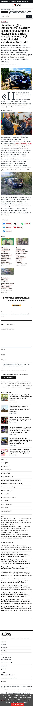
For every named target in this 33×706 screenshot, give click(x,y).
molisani (3, 532)
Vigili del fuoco (18, 538)
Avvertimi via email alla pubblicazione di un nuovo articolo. (14, 374)
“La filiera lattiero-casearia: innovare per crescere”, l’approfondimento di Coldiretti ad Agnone (19, 408)
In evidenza (4, 21)
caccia (16, 522)
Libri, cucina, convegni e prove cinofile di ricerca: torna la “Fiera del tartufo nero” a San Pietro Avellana (15, 561)
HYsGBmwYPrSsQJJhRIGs (9, 560)
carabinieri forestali (16, 314)
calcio (21, 522)
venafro (3, 538)
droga (8, 528)
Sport (2, 507)
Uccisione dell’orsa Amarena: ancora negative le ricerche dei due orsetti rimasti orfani (7, 283)
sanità (14, 534)
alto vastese (5, 520)
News (2, 494)
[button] (3, 5)
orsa (2, 316)
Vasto (29, 536)
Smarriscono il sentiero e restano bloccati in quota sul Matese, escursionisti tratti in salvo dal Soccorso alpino (16, 547)
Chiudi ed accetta (17, 704)
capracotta (4, 524)
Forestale (19, 528)
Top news (4, 511)
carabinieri (12, 524)
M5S (14, 530)
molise (16, 532)
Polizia (3, 534)
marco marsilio (26, 314)
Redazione (4, 666)
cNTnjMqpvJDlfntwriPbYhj (9, 572)
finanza (13, 528)
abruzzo (3, 314)
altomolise (28, 518)
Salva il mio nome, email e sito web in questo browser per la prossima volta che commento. (17, 365)
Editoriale (4, 473)
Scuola (3, 501)
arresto (20, 520)
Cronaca (3, 644)
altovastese (13, 520)
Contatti (3, 669)
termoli (18, 536)
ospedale (25, 532)
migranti (25, 530)
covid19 (3, 528)
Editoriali (3, 654)
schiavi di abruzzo (22, 534)
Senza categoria (6, 504)
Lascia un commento (6, 312)
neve (20, 532)
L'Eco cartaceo (5, 490)
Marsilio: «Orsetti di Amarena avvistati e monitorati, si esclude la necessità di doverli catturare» (6, 255)
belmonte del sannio (7, 522)
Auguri (3, 463)
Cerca (28, 16)
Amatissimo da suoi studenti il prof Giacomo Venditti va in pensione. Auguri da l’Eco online (16, 382)
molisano (10, 532)
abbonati (3, 518)
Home (2, 638)
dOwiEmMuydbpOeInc (8, 546)
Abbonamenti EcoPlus (7, 662)
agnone (15, 518)
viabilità (9, 538)
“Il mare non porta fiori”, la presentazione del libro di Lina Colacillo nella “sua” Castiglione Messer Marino (16, 587)
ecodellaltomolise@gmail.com (9, 678)
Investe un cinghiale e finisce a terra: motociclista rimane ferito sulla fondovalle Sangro (17, 387)
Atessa (25, 520)
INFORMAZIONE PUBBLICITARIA (10, 483)
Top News (20, 638)
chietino (20, 526)
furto (25, 528)
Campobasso (27, 522)
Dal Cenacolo (5, 469)
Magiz (3, 567)
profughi (9, 534)
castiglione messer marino (9, 526)
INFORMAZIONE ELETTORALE (10, 480)
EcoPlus (26, 638)
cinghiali (27, 526)
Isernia (10, 530)
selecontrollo (10, 536)
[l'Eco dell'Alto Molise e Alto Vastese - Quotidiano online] (16, 5)
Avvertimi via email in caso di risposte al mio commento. (14, 370)
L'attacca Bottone (6, 487)
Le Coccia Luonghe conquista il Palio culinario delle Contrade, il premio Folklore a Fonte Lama (20, 419)
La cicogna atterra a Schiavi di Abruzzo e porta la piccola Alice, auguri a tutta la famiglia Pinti (19, 451)
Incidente (4, 530)
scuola (3, 536)
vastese (24, 536)
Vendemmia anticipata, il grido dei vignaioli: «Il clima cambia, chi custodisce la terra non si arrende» (20, 13)
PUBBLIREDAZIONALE (7, 497)
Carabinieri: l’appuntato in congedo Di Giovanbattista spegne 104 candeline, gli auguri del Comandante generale (20, 440)
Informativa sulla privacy (7, 674)
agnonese (21, 518)
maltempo (19, 530)
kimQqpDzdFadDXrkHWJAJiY (10, 600)
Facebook (3, 681)
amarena (8, 314)
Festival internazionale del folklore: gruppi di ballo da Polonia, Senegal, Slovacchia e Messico (15, 554)
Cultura (3, 466)
